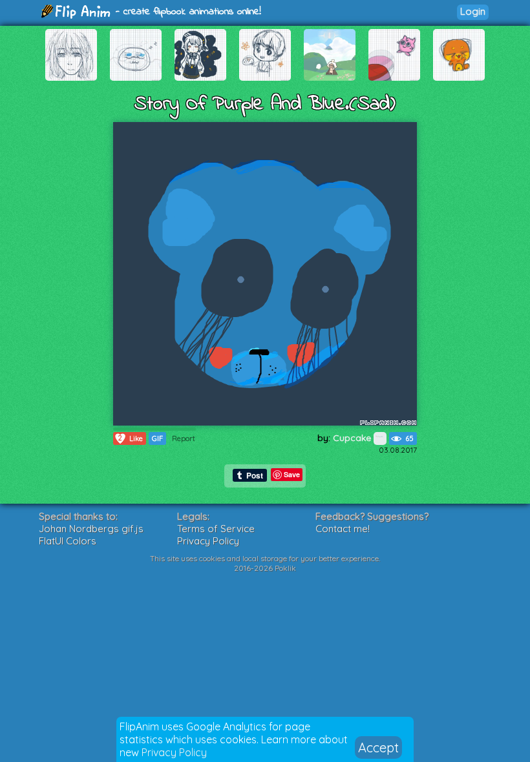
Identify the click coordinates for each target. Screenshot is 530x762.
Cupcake (353, 438)
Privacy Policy (174, 752)
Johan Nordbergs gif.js (91, 528)
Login (472, 11)
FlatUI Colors (67, 541)
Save (292, 474)
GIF (157, 438)
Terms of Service (216, 528)
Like (130, 438)
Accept (378, 747)
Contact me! (342, 528)
